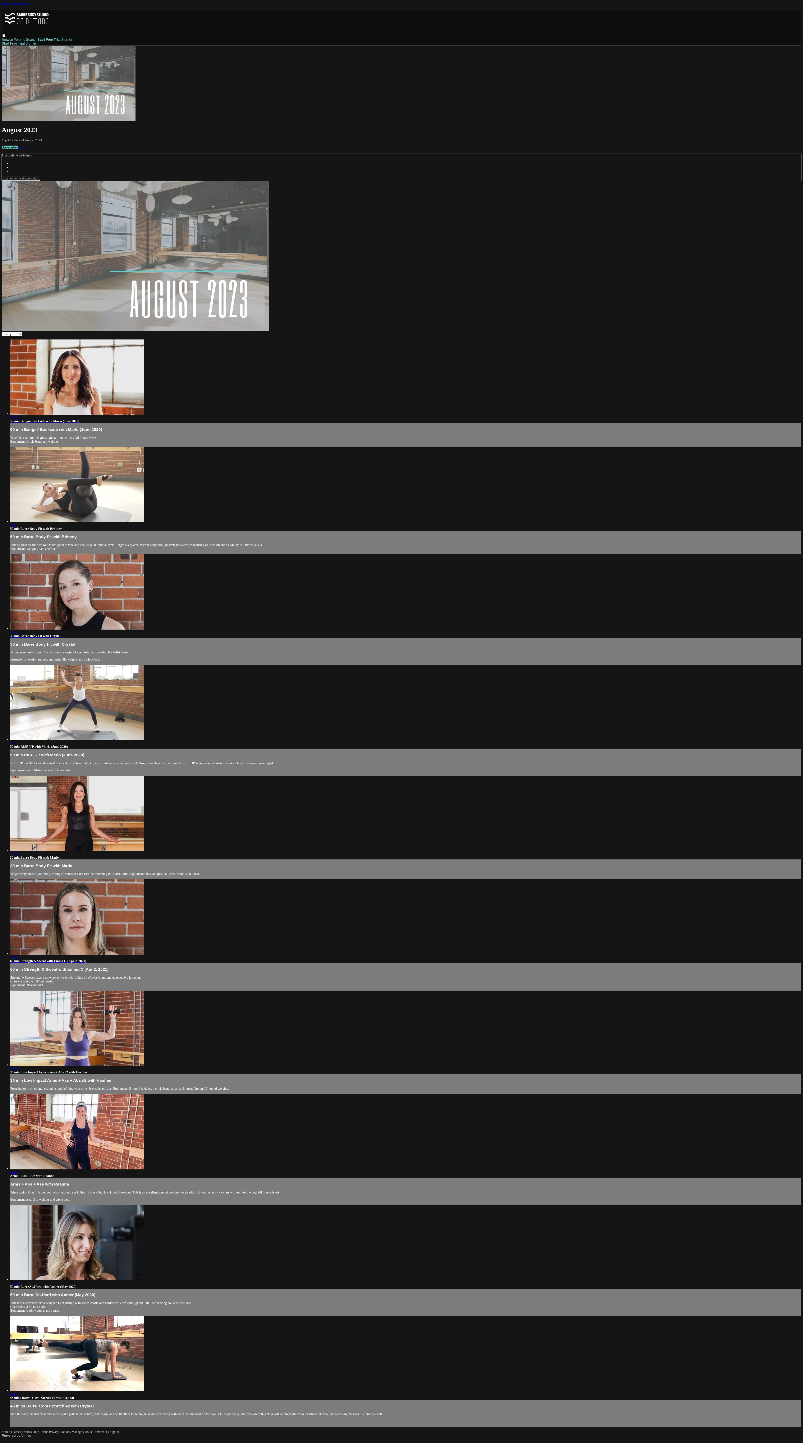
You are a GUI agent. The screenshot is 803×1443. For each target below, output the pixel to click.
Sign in (66, 39)
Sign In (31, 43)
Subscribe (10, 147)
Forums (20, 39)
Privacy (54, 1432)
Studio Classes (11, 1432)
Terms (44, 1432)
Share (21, 147)
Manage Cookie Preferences (91, 1432)
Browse (8, 39)
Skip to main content (15, 3)
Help (36, 1432)
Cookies (66, 1432)
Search (31, 39)
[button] (4, 35)
